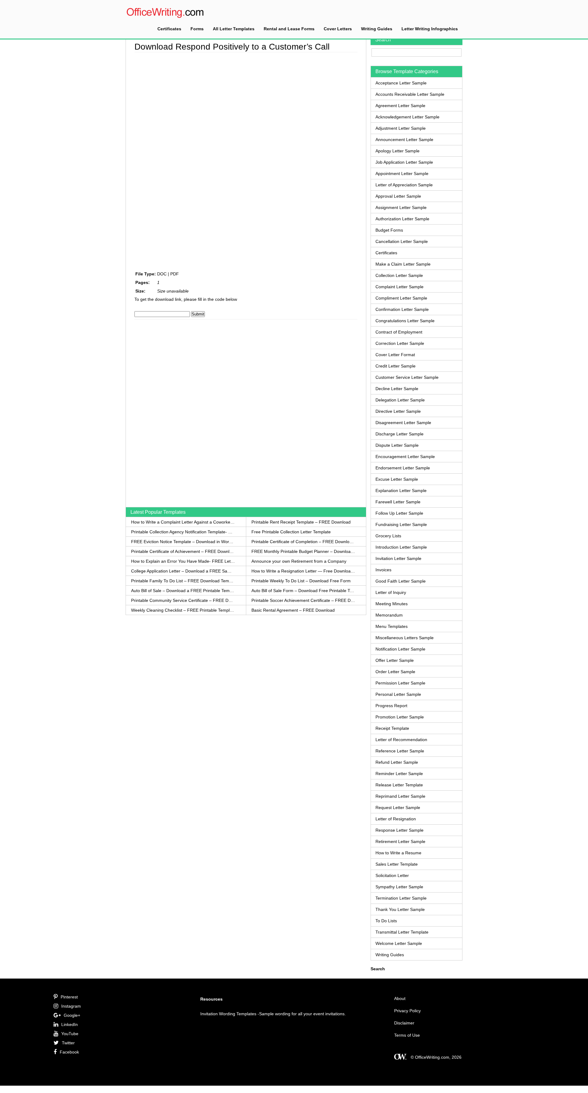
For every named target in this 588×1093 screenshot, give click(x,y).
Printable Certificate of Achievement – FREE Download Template (183, 551)
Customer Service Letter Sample (407, 377)
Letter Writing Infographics (429, 28)
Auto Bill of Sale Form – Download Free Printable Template (303, 590)
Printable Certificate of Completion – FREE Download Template (303, 541)
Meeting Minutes (391, 603)
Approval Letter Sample (398, 196)
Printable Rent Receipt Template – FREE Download (301, 522)
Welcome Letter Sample (398, 943)
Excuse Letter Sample (396, 479)
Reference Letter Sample (399, 750)
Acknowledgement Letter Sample (407, 116)
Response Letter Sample (399, 830)
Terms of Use (407, 1035)
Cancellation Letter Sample (401, 241)
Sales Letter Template (396, 864)
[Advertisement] (152, 145)
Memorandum (389, 615)
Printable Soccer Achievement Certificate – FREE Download (303, 600)
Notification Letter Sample (400, 649)
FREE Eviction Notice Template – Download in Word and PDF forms (183, 541)
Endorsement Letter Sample (402, 467)
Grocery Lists (388, 535)
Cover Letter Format (395, 354)
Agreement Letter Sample (400, 105)
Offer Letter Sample (394, 660)
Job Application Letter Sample (404, 162)
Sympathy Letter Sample (399, 886)
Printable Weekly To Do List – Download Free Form (301, 580)
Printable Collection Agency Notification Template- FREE (183, 531)
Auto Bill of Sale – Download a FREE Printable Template (183, 590)
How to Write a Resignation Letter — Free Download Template (303, 571)
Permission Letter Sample (400, 683)
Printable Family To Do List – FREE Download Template (183, 580)
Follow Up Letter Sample (399, 513)
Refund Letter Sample (396, 762)
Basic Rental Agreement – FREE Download (293, 610)
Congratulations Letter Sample (405, 320)
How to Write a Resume (398, 852)
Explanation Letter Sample (401, 490)
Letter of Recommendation (401, 739)
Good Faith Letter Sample (400, 581)
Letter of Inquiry (390, 592)
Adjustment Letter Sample (400, 128)
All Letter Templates (233, 28)
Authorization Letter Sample (402, 218)
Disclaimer (404, 1022)
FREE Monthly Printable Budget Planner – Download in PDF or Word (303, 551)
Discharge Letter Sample (399, 433)
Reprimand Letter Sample (400, 796)
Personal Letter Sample (398, 694)
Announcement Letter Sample (404, 139)
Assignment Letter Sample (401, 207)
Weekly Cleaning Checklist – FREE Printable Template (183, 610)
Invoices (383, 569)
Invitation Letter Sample (398, 558)
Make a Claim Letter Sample (403, 264)
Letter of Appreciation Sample (404, 184)
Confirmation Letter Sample (402, 309)
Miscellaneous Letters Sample (404, 637)
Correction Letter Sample (399, 343)
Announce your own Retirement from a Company (298, 561)
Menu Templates (391, 626)
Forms (197, 28)
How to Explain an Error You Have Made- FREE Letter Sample (183, 561)
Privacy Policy (407, 1010)
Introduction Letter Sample (401, 547)
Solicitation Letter (392, 875)
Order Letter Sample (395, 671)
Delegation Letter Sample (400, 399)
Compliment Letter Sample (401, 298)
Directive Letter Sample (398, 411)
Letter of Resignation (395, 818)
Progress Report (391, 705)
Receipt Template (392, 728)
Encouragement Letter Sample (405, 456)
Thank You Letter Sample (400, 909)
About (399, 998)
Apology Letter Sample (397, 150)
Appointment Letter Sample (401, 173)
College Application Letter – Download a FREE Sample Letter (183, 571)
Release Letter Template (399, 784)
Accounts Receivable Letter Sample (409, 94)
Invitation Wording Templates (228, 1013)
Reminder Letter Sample (399, 773)
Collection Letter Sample (399, 275)
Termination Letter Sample (401, 898)
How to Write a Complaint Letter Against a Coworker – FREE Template (183, 522)
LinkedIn (69, 1024)
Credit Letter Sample (395, 366)
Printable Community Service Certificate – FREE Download (183, 600)
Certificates (169, 28)
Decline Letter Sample (396, 388)
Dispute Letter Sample (397, 445)
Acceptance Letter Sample (401, 82)
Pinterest (69, 996)
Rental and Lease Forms (289, 28)
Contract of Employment (398, 332)
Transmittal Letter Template (401, 932)
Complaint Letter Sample (399, 286)
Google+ (72, 1015)
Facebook (69, 1052)
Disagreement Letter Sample (403, 422)
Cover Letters (338, 28)
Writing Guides (376, 28)
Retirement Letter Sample (400, 841)
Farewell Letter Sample (397, 501)
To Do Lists (386, 920)
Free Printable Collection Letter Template (291, 531)
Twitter (68, 1042)
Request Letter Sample (397, 807)
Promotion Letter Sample (399, 716)
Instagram (71, 1006)
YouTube (69, 1033)
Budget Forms (389, 230)
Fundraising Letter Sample (401, 524)
